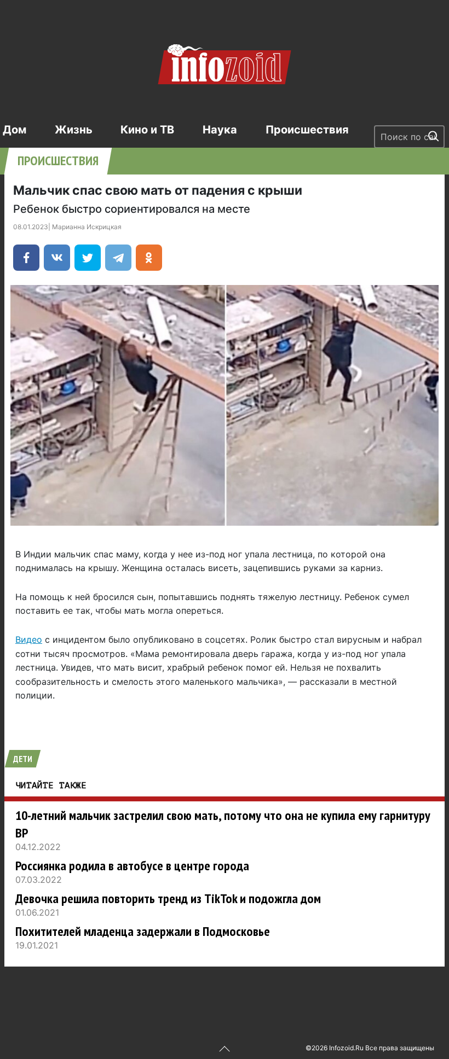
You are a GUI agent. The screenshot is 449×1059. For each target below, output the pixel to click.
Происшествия (307, 129)
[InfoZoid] (224, 63)
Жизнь (74, 129)
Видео (28, 639)
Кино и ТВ (147, 129)
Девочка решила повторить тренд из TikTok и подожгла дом (168, 898)
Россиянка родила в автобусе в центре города (132, 865)
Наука (220, 129)
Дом (14, 129)
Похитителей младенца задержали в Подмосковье (142, 931)
